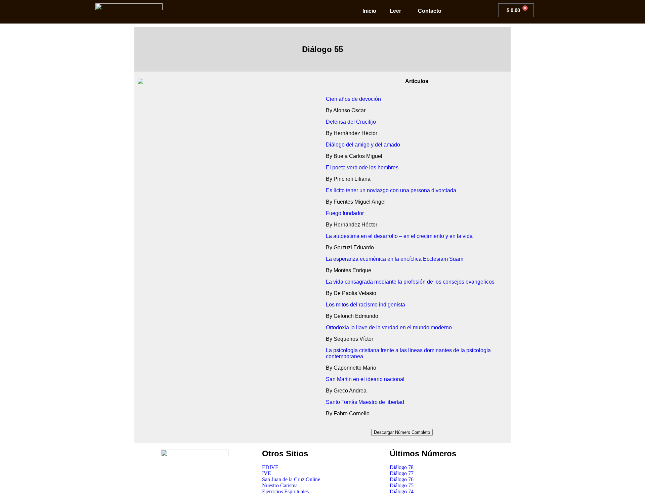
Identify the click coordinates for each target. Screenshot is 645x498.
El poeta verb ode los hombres (362, 167)
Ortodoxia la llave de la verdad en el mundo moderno (389, 327)
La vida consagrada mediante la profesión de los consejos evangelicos (410, 282)
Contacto (429, 11)
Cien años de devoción (353, 99)
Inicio (369, 11)
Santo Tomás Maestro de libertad (365, 402)
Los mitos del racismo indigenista (365, 304)
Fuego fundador (345, 213)
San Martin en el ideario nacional (365, 379)
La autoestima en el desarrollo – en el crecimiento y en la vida (399, 236)
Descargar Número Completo (402, 432)
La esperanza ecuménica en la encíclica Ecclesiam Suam (394, 259)
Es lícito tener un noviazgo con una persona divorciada (391, 190)
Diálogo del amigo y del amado (363, 145)
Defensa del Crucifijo (351, 122)
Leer (395, 11)
